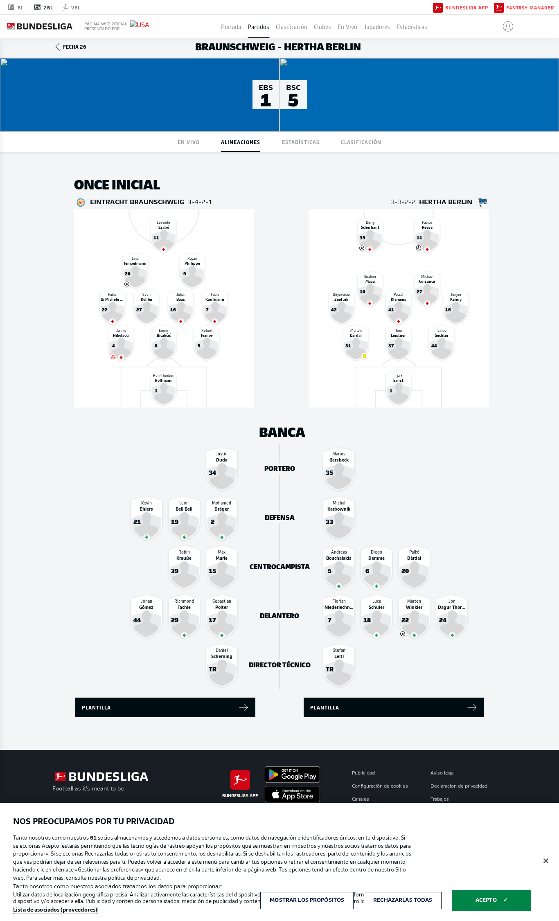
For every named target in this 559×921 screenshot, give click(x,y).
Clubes (322, 26)
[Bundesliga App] (438, 7)
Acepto (486, 900)
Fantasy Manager (530, 7)
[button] (504, 26)
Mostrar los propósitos (307, 900)
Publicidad (363, 773)
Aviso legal (443, 773)
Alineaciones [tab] (240, 141)
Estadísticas (412, 26)
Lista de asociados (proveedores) (55, 910)
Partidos (258, 26)
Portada (231, 26)
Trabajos (440, 799)
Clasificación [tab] (361, 141)
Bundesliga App (466, 7)
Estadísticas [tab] (301, 141)
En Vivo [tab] (189, 141)
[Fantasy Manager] (499, 7)
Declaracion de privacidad (459, 786)
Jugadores (377, 26)
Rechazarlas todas (402, 900)
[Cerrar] (546, 861)
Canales (360, 799)
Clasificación (291, 26)
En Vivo (347, 26)
